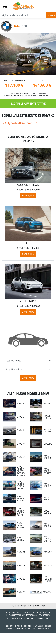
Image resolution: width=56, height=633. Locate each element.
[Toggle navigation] (5, 6)
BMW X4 (48, 565)
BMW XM (47, 592)
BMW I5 (20, 417)
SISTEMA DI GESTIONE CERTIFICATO (28, 618)
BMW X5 (21, 579)
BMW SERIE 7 (47, 525)
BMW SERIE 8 (20, 539)
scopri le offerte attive (28, 103)
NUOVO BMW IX (47, 430)
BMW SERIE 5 (47, 512)
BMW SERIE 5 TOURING (21, 525)
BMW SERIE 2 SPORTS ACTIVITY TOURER (21, 471)
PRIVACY (10, 629)
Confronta (28, 195)
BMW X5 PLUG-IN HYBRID (48, 579)
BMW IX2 (48, 444)
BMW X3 (21, 565)
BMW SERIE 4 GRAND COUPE (20, 512)
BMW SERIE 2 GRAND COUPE (20, 485)
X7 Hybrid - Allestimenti (19, 123)
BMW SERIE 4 (47, 498)
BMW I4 (47, 403)
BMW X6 (21, 592)
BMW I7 (20, 430)
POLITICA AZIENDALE (26, 629)
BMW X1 (21, 552)
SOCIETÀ (9, 626)
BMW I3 (20, 403)
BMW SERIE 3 (47, 485)
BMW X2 (48, 552)
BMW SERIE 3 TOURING (21, 498)
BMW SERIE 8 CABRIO (47, 538)
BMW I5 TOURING (48, 417)
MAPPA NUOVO (44, 629)
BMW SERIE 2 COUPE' (47, 471)
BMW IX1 (21, 444)
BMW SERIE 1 (47, 457)
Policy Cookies (24, 626)
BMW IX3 (21, 457)
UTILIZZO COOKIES (43, 626)
